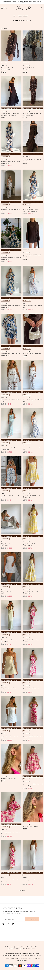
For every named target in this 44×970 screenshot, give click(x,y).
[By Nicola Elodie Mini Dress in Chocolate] (33, 233)
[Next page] (39, 890)
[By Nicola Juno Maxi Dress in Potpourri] (33, 615)
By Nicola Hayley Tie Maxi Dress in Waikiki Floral (31, 210)
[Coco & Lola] (23, 8)
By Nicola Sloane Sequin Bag (32, 353)
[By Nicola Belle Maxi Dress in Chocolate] (33, 136)
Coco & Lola (16, 948)
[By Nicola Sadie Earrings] (11, 759)
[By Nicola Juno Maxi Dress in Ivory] (11, 185)
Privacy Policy (20, 946)
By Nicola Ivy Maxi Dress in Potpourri (10, 881)
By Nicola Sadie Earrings (9, 778)
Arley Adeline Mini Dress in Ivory (9, 592)
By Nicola (4, 65)
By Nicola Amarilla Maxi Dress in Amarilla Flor (32, 544)
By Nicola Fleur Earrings (30, 826)
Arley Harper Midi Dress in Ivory (31, 881)
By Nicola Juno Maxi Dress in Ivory (10, 210)
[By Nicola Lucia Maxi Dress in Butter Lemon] (11, 615)
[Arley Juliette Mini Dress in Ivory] (11, 711)
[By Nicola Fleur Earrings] (33, 807)
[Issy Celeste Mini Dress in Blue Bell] (11, 471)
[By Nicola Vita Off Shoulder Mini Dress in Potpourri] (33, 759)
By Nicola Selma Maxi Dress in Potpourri (32, 689)
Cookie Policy (9, 946)
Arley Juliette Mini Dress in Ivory (9, 737)
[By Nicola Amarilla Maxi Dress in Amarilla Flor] (33, 519)
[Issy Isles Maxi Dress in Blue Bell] (33, 423)
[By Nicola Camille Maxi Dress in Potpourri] (33, 711)
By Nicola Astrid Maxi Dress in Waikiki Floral (10, 306)
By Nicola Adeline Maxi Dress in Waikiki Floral (11, 258)
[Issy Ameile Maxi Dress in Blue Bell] (33, 281)
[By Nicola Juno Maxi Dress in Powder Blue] (11, 423)
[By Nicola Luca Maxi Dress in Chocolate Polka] (33, 91)
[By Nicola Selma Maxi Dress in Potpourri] (33, 663)
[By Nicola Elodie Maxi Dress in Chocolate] (33, 45)
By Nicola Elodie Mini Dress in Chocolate (32, 256)
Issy (24, 303)
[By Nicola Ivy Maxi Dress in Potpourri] (11, 855)
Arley (3, 541)
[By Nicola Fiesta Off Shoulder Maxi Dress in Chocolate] (11, 91)
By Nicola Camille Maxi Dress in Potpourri (33, 737)
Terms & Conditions (33, 946)
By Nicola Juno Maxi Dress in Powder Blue (10, 448)
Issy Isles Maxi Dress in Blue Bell (32, 448)
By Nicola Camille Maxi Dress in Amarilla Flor (33, 592)
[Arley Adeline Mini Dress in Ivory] (11, 567)
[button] (2, 8)
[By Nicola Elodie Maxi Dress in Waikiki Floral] (11, 136)
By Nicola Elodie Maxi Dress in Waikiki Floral (10, 162)
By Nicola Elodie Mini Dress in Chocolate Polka (10, 68)
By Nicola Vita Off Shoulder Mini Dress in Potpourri (33, 785)
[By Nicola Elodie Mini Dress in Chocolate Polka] (11, 45)
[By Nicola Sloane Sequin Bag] (33, 329)
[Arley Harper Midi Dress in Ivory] (33, 855)
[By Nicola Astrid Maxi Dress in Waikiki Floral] (11, 281)
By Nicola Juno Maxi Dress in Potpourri (32, 640)
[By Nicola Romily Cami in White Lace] (11, 375)
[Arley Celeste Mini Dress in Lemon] (11, 663)
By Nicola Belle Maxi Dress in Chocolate (32, 160)
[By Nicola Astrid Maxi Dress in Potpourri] (11, 807)
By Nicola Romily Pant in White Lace (32, 400)
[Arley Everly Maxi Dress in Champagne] (11, 519)
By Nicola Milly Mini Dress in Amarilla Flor (31, 496)
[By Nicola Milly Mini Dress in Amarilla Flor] (33, 471)
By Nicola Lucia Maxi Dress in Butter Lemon (10, 640)
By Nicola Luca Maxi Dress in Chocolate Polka (32, 114)
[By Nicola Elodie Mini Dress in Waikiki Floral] (11, 329)
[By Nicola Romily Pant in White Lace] (33, 375)
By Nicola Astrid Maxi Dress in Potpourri (10, 833)
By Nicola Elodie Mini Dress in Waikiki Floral (10, 354)
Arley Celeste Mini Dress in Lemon (9, 689)
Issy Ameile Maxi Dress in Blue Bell (32, 306)
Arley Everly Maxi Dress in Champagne (9, 544)
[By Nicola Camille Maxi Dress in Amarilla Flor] (33, 567)
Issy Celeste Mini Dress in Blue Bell (11, 496)
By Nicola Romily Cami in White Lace (11, 400)
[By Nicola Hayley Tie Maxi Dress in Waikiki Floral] (33, 185)
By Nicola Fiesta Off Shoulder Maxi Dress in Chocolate (10, 114)
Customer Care (8, 932)
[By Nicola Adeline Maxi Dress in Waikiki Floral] (11, 233)
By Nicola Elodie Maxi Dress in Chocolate (32, 68)
